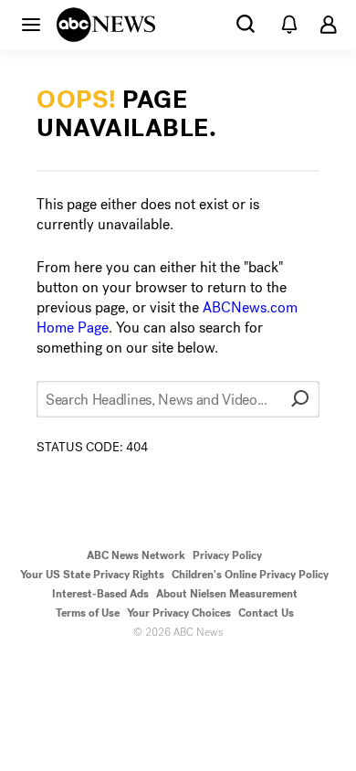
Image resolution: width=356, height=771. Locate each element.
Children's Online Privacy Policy (250, 574)
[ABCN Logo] (106, 24)
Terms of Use (88, 613)
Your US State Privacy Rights (92, 574)
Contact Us (266, 613)
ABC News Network (136, 555)
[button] (31, 23)
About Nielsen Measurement (227, 593)
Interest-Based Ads (100, 593)
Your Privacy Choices (179, 613)
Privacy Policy (227, 555)
